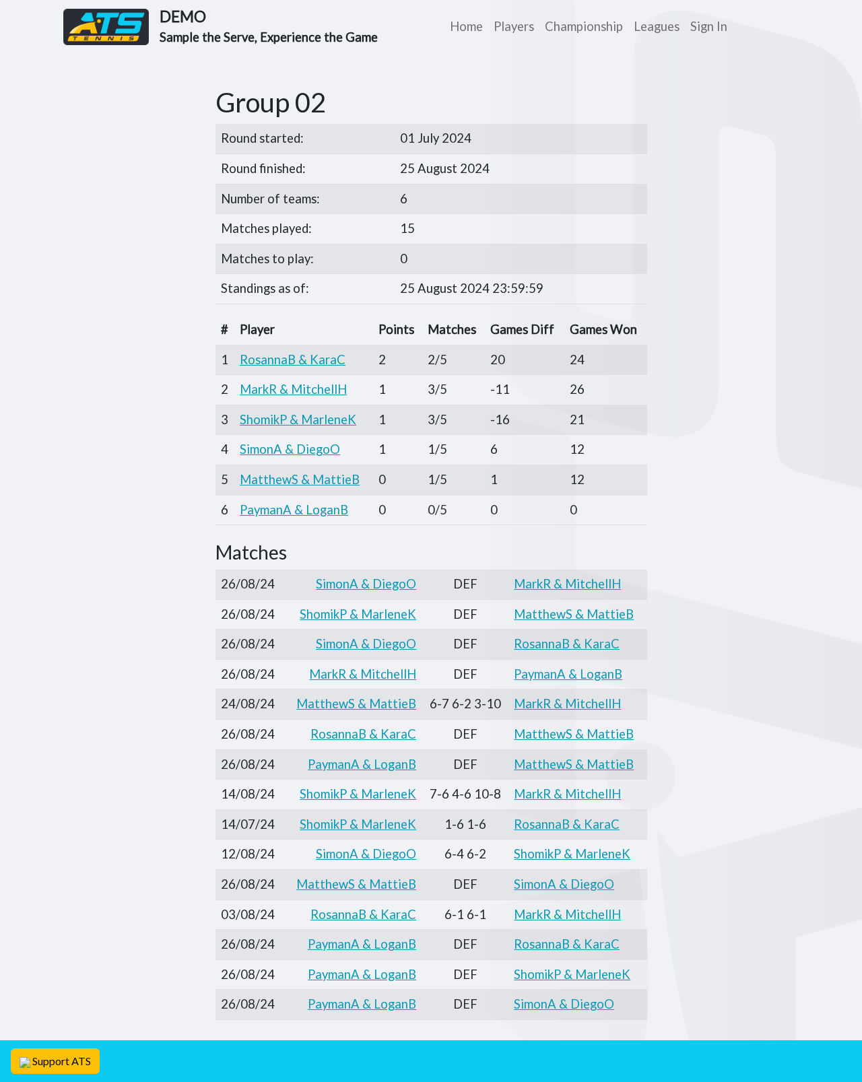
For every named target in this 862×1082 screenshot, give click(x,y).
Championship (584, 26)
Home (466, 26)
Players (514, 26)
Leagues (656, 26)
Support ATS (60, 1060)
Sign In (708, 26)
